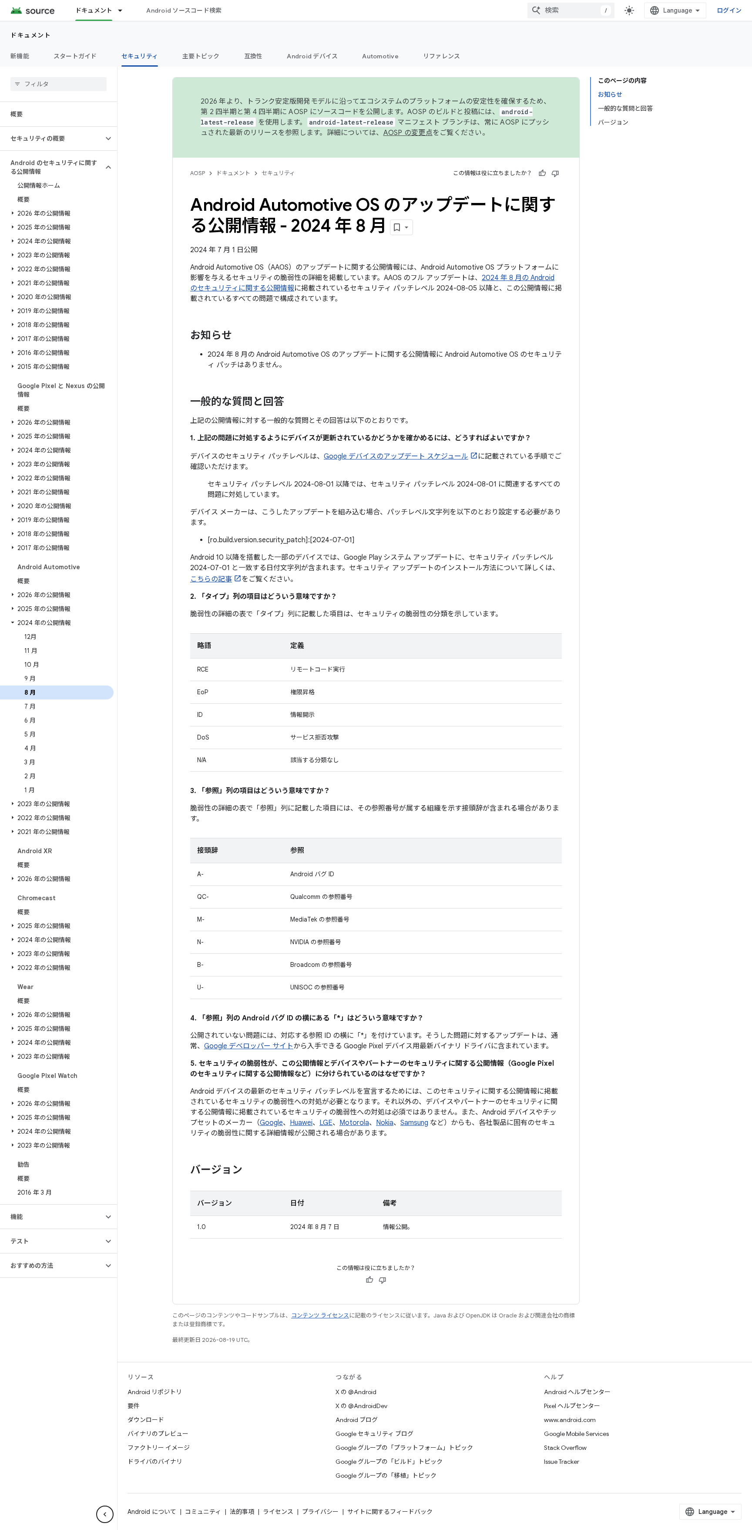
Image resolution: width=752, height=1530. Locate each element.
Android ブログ (357, 1420)
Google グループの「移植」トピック (386, 1475)
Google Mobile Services (576, 1434)
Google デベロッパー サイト (248, 1046)
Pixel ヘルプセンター (572, 1406)
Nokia (384, 1122)
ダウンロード (146, 1420)
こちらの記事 (211, 579)
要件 (134, 1406)
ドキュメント (94, 10)
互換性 (253, 56)
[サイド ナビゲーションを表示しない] (105, 1514)
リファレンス (441, 56)
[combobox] (570, 10)
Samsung (414, 1122)
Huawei (301, 1122)
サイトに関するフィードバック (390, 1511)
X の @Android (356, 1392)
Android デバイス (312, 56)
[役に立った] (542, 173)
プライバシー (320, 1511)
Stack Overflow (565, 1448)
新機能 (19, 56)
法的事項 (242, 1511)
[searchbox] (58, 84)
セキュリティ (139, 56)
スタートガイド (75, 56)
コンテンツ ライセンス (320, 1315)
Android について (152, 1511)
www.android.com (570, 1420)
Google (271, 1122)
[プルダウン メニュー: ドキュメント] (124, 10)
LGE (325, 1122)
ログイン (729, 10)
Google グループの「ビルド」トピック (389, 1462)
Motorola (354, 1122)
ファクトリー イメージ (159, 1448)
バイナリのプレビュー (158, 1434)
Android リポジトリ (155, 1392)
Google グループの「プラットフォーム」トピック (404, 1448)
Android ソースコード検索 (184, 10)
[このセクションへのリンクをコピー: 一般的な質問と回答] (293, 402)
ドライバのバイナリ (155, 1462)
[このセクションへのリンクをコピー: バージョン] (251, 1170)
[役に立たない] (555, 173)
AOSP (197, 173)
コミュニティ (203, 1511)
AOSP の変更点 (408, 132)
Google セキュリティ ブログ (374, 1434)
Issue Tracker (561, 1462)
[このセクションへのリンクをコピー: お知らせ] (240, 336)
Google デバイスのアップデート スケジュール (396, 456)
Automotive (380, 56)
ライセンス (278, 1511)
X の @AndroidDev (361, 1406)
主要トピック (201, 56)
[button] (51, 138)
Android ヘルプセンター (577, 1392)
